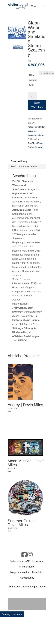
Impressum (38, 561)
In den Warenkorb (37, 105)
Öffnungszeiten (27, 566)
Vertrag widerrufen (12, 614)
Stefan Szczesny (36, 147)
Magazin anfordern (20, 572)
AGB (27, 561)
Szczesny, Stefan (36, 135)
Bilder (42, 127)
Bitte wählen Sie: (33, 80)
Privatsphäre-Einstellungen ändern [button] (27, 586)
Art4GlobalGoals (35, 143)
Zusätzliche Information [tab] (24, 166)
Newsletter (38, 572)
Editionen (32, 131)
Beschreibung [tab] (19, 161)
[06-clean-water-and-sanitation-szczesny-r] (20, 46)
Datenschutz (16, 561)
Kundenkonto (27, 577)
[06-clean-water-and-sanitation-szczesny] (17, 30)
